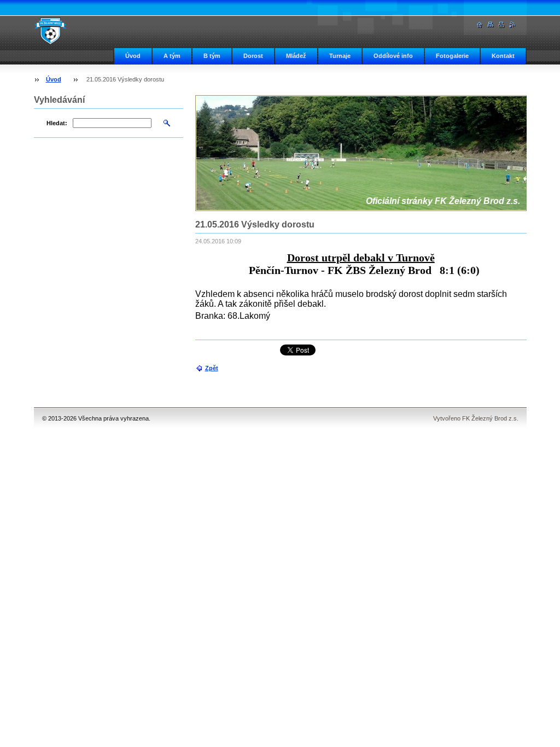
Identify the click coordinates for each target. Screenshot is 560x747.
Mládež (296, 55)
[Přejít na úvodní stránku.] (50, 30)
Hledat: (56, 123)
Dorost (253, 55)
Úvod (133, 55)
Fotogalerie (452, 55)
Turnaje (340, 55)
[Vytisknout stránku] (501, 25)
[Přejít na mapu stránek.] (490, 25)
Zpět (211, 368)
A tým (172, 55)
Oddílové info (393, 55)
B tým (211, 55)
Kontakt (503, 55)
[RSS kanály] (512, 25)
